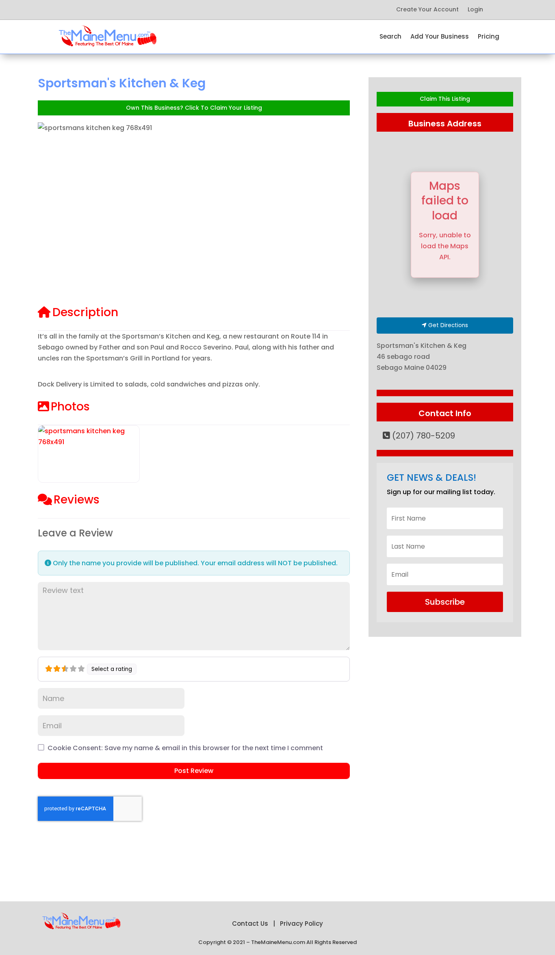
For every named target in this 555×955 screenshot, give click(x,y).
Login (475, 10)
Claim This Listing (445, 99)
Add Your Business (439, 37)
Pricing (488, 37)
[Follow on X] (94, 9)
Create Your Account (427, 10)
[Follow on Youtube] (127, 9)
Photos (70, 407)
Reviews (77, 500)
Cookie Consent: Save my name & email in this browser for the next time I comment (185, 748)
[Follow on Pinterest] (110, 9)
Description (85, 312)
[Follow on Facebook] (78, 9)
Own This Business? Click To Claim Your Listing (194, 108)
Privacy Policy (301, 923)
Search (390, 37)
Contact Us (250, 923)
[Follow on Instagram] (143, 9)
